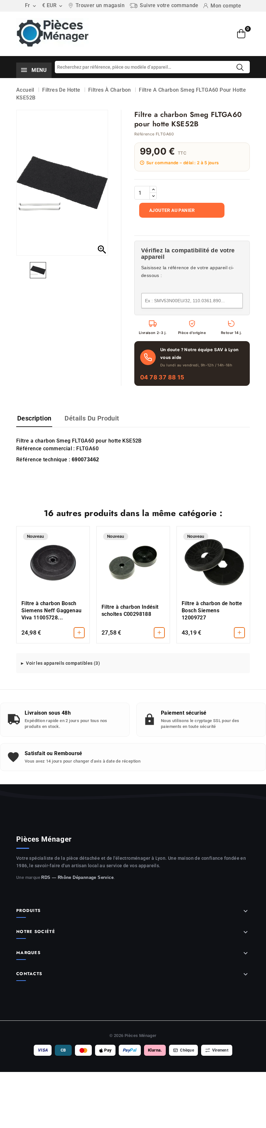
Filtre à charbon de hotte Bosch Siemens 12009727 (212, 610)
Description (34, 418)
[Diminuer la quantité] (153, 196)
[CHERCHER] (240, 67)
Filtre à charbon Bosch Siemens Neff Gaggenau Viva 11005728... (51, 610)
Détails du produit (92, 418)
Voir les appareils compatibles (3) (63, 663)
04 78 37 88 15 (162, 377)
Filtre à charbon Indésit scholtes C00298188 (130, 610)
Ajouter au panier (172, 210)
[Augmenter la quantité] (153, 189)
